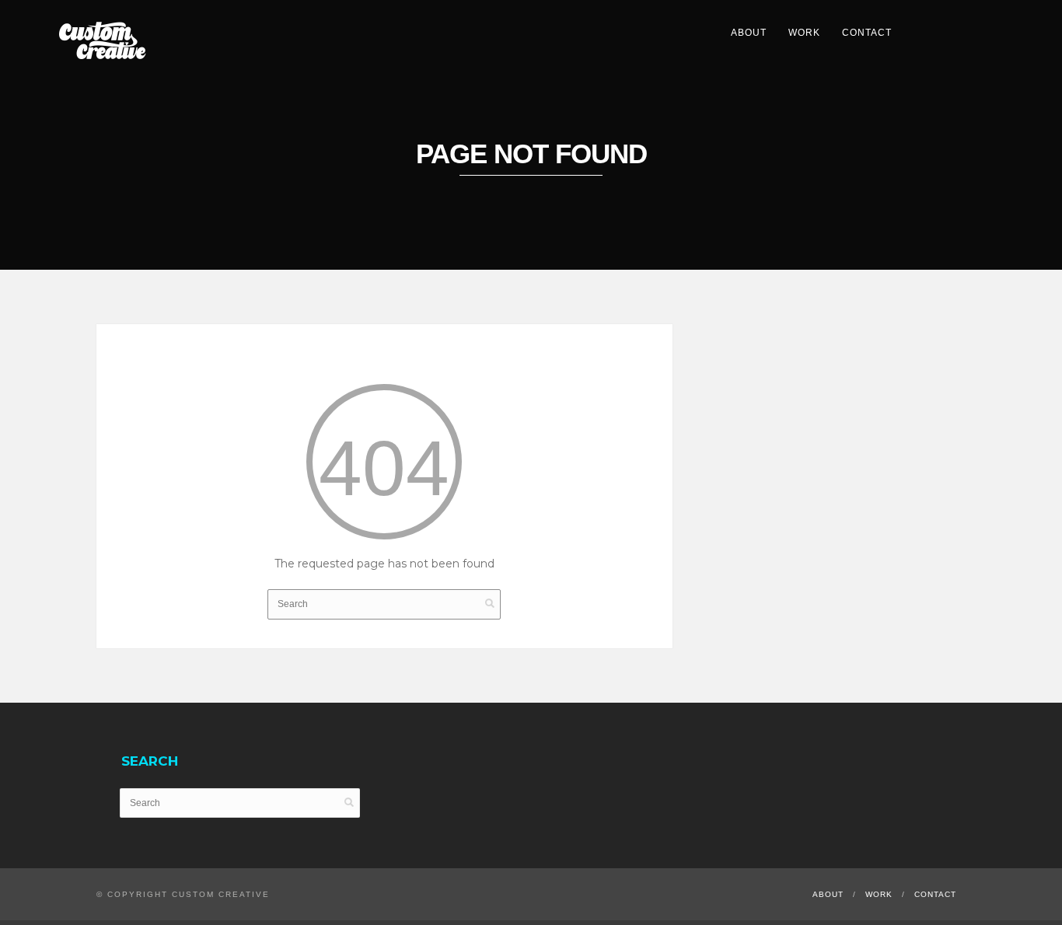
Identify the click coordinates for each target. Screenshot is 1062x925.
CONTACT (867, 32)
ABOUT (749, 32)
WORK (804, 32)
